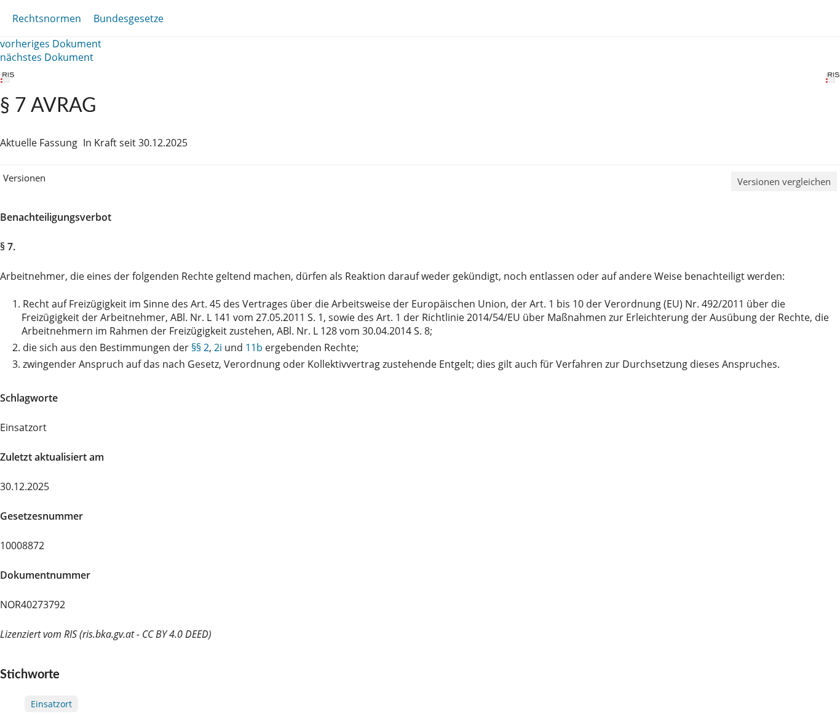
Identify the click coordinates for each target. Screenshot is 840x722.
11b (254, 347)
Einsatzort (51, 704)
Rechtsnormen (46, 18)
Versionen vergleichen (784, 181)
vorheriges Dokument (50, 43)
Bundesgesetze (128, 18)
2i (218, 347)
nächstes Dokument (46, 57)
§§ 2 (200, 347)
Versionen (24, 178)
